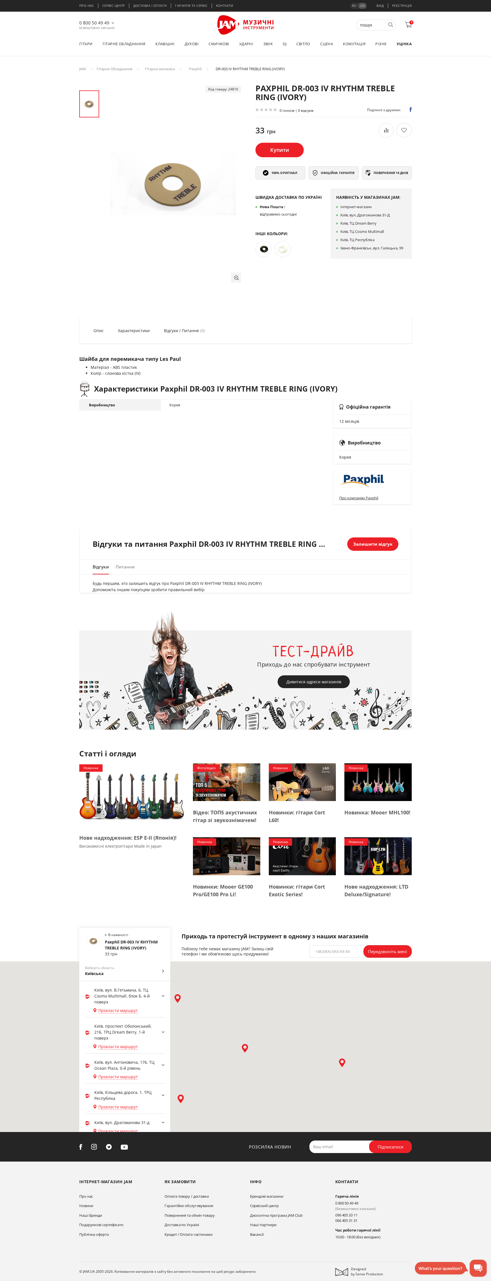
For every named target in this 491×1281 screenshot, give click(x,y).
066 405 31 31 (346, 1220)
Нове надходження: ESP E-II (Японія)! (127, 837)
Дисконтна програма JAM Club (276, 1215)
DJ (284, 43)
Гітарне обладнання (124, 43)
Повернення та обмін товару (190, 1215)
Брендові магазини (266, 1196)
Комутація (354, 43)
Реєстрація (402, 5)
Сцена (326, 43)
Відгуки (101, 567)
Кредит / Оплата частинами (189, 1234)
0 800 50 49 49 (94, 23)
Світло (303, 43)
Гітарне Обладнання (114, 68)
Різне (380, 43)
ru (354, 5)
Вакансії (257, 1234)
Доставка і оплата (150, 5)
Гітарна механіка (160, 68)
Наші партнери (263, 1224)
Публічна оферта (94, 1234)
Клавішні (164, 43)
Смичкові (219, 43)
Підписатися (390, 1147)
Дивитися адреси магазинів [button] (313, 681)
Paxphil (195, 68)
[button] (236, 278)
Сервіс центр (113, 5)
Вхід (380, 5)
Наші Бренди (90, 1215)
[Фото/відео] (226, 782)
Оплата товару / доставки (187, 1196)
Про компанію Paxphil (358, 498)
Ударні (246, 43)
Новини (86, 1205)
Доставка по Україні (182, 1224)
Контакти (224, 5)
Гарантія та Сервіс (191, 5)
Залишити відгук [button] (372, 544)
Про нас (86, 5)
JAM (82, 68)
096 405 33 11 (346, 1215)
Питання (125, 567)
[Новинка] (131, 794)
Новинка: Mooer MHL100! (377, 812)
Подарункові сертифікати (101, 1224)
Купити (279, 149)
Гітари (85, 43)
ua (362, 5)
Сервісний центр (264, 1205)
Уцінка (404, 43)
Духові (192, 43)
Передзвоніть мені (387, 951)
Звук (268, 43)
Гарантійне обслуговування (189, 1205)
